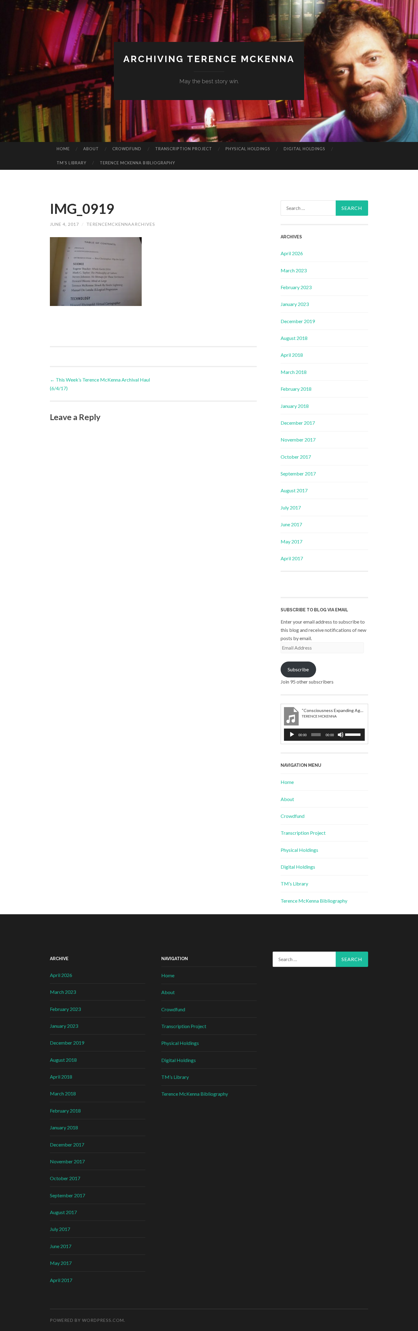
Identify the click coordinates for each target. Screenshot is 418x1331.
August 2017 (294, 490)
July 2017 (291, 507)
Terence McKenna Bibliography (137, 162)
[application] (324, 735)
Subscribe (298, 669)
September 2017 (298, 473)
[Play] (292, 735)
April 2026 (292, 253)
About (91, 148)
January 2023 (295, 304)
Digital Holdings (304, 148)
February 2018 (296, 389)
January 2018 (295, 406)
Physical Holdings (248, 148)
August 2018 (294, 338)
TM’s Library (71, 162)
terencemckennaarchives (120, 224)
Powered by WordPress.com (87, 1320)
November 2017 (298, 439)
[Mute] (341, 735)
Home (63, 148)
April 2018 (292, 355)
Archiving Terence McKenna (209, 59)
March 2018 (294, 372)
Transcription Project (183, 148)
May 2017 (291, 541)
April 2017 (292, 558)
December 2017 (298, 423)
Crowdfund (126, 148)
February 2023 (296, 287)
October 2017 (296, 457)
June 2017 (291, 524)
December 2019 (298, 321)
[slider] (353, 734)
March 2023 (294, 270)
